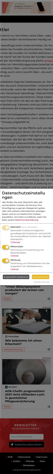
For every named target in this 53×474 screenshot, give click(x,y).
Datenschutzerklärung (26, 220)
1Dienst (14, 255)
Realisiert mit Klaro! (42, 282)
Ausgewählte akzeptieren (16, 277)
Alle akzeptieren (40, 277)
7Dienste (15, 242)
